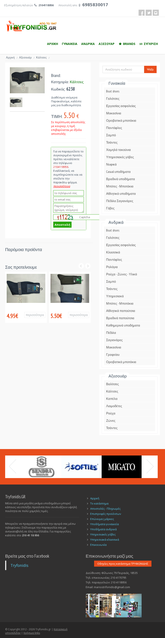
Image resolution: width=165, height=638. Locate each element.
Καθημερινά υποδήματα (123, 325)
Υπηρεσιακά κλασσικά (104, 539)
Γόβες (110, 208)
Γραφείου (112, 355)
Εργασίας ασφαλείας (121, 106)
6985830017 (95, 5)
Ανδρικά (116, 222)
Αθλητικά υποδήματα (121, 194)
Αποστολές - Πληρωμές (105, 509)
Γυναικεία (116, 83)
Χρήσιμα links (31, 633)
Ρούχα (110, 413)
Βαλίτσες (112, 384)
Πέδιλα (111, 333)
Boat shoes (112, 91)
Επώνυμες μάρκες (102, 519)
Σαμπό (111, 135)
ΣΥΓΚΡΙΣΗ (150, 44)
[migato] (122, 466)
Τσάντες (112, 142)
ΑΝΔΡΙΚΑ (88, 44)
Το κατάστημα (99, 503)
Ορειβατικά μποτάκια (121, 120)
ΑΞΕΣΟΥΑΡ (107, 44)
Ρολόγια (112, 267)
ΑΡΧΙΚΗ (52, 44)
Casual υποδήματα (118, 172)
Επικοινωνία (98, 545)
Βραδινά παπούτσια (120, 318)
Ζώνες (110, 421)
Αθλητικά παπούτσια (120, 311)
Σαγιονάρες (114, 340)
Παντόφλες (114, 128)
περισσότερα (35, 315)
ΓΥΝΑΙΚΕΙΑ (69, 44)
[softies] (81, 466)
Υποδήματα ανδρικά (103, 529)
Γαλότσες (112, 99)
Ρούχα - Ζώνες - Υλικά (121, 274)
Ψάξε (150, 69)
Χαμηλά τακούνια (118, 150)
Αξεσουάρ (26, 57)
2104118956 (45, 5)
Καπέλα (112, 399)
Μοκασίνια (113, 113)
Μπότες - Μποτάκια (119, 186)
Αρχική (11, 57)
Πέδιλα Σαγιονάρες (119, 201)
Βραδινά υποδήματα (120, 179)
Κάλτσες (42, 57)
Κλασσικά (113, 252)
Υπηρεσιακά (115, 296)
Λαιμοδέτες (114, 406)
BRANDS (128, 44)
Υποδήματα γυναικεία (104, 524)
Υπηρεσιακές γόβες (120, 157)
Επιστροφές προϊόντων (105, 514)
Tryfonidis (19, 565)
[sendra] (41, 466)
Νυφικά (111, 164)
